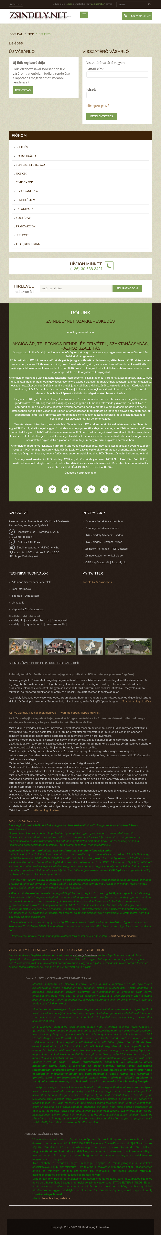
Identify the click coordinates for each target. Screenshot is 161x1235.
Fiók (30, 34)
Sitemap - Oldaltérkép (25, 595)
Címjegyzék (24, 182)
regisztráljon (98, 3)
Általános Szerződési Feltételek (31, 582)
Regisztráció (26, 156)
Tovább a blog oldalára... (45, 810)
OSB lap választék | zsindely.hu (105, 562)
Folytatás (23, 90)
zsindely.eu (16, 624)
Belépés (45, 34)
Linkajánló (18, 602)
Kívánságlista (27, 191)
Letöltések (24, 208)
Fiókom (21, 173)
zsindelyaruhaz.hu (37, 620)
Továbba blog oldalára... (124, 935)
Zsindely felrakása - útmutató (104, 521)
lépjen (69, 3)
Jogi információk (22, 588)
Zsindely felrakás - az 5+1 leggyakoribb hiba (56, 950)
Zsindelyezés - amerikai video (104, 555)
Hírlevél (22, 235)
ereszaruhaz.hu (56, 624)
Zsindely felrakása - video (102, 528)
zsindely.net (59, 620)
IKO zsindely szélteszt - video (104, 535)
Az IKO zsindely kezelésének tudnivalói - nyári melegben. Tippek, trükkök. (54, 712)
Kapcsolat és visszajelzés (28, 609)
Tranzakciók (26, 226)
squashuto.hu (34, 624)
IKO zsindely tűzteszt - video (103, 541)
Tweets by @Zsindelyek (97, 582)
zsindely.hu (16, 620)
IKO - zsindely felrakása (23, 821)
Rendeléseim (25, 200)
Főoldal (16, 34)
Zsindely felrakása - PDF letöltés (106, 548)
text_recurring (28, 244)
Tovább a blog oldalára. (137, 701)
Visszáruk (23, 217)
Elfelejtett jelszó (97, 106)
